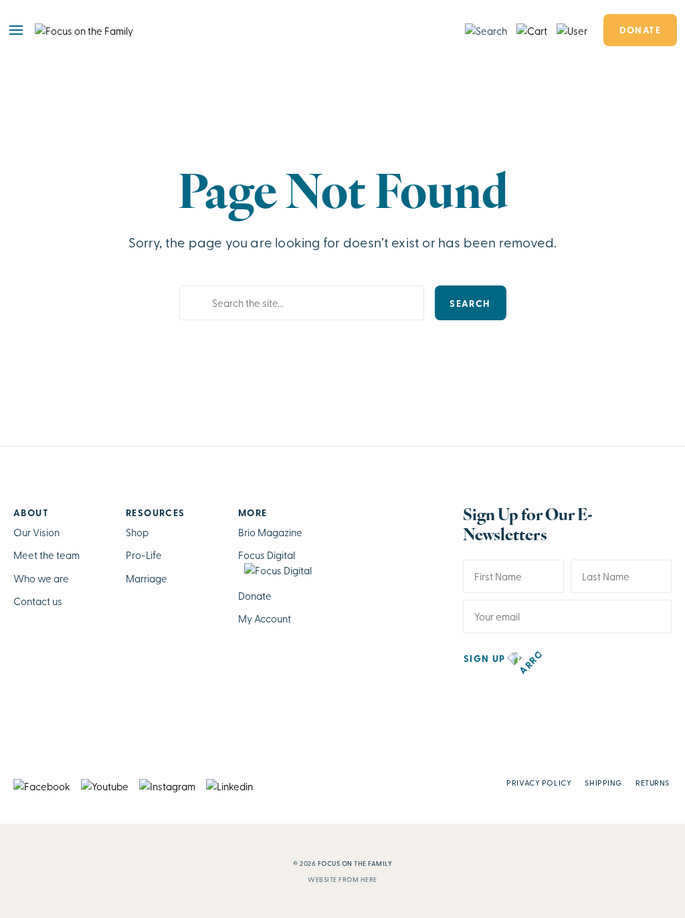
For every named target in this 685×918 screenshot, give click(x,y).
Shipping (603, 782)
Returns (652, 782)
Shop (137, 532)
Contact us (37, 601)
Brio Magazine (270, 532)
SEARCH (470, 303)
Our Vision (36, 532)
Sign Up (485, 658)
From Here (357, 879)
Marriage (146, 578)
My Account (264, 618)
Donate (640, 29)
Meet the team (46, 555)
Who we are (41, 578)
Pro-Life (144, 555)
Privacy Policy (538, 782)
